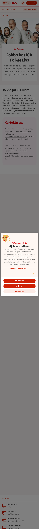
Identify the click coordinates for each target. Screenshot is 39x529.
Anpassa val (19, 291)
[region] (19, 264)
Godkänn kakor (19, 281)
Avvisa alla (19, 286)
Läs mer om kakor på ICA (19, 269)
